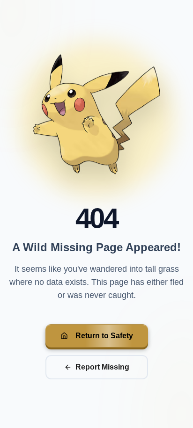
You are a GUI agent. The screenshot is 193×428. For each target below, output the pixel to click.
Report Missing (102, 367)
